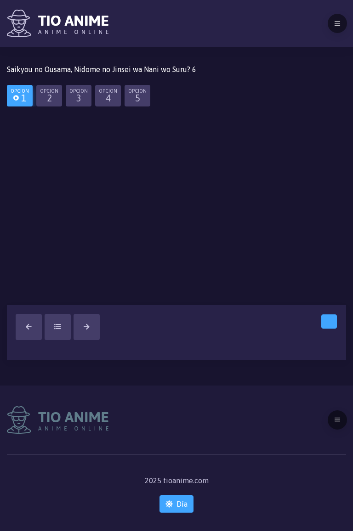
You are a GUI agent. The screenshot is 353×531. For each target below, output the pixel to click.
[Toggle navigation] (337, 23)
